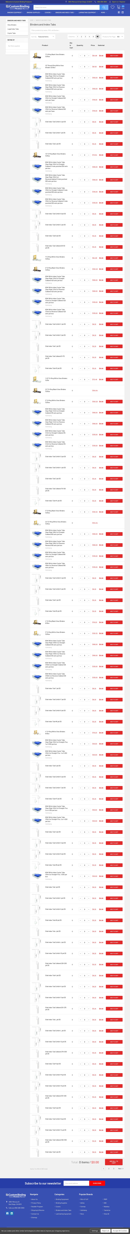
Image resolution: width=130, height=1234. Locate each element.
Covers (47, 12)
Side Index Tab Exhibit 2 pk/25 (55, 225)
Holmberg (83, 1210)
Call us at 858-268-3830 (16, 1208)
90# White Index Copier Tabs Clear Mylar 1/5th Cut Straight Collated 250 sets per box (55, 76)
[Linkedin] (122, 12)
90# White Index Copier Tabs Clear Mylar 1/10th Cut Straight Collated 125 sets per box (55, 643)
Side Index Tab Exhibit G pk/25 (55, 777)
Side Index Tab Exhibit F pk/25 (55, 699)
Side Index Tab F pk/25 (53, 688)
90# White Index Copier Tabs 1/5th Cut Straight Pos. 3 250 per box (56, 874)
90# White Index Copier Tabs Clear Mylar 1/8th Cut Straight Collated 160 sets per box (55, 532)
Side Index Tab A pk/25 (53, 144)
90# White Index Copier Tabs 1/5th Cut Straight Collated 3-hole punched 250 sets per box (56, 190)
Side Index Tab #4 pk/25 (53, 501)
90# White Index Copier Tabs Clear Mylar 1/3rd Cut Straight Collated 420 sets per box (55, 278)
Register (122, 2)
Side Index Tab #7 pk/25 (53, 799)
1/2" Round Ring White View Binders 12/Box (54, 66)
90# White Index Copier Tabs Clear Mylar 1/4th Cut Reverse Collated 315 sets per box (55, 422)
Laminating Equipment (87, 12)
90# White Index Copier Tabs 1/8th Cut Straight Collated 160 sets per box (55, 554)
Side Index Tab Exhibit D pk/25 (55, 456)
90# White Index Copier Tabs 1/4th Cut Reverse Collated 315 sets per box (55, 444)
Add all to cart (114, 1162)
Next (120, 1168)
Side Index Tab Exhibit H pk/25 (55, 843)
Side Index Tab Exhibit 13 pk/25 (55, 1086)
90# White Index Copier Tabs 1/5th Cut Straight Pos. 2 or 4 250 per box (56, 819)
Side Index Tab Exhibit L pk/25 (55, 1030)
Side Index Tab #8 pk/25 (53, 865)
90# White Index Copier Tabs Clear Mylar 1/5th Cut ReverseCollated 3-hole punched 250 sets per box (56, 178)
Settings (95, 1231)
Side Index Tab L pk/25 (53, 1019)
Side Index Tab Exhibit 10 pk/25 (55, 953)
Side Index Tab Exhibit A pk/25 (55, 122)
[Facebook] (119, 12)
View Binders (12, 25)
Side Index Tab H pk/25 (53, 832)
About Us (34, 1199)
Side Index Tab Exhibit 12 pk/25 (55, 1042)
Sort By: (34, 37)
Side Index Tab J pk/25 (53, 931)
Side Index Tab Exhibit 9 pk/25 (55, 909)
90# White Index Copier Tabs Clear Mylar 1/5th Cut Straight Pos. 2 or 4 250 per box (56, 808)
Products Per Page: (109, 37)
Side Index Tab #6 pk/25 (53, 721)
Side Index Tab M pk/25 (53, 1064)
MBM (105, 1199)
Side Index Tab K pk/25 (53, 975)
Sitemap (34, 1217)
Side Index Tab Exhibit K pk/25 (55, 986)
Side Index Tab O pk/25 (53, 1152)
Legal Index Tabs (13, 29)
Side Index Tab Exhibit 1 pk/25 (55, 133)
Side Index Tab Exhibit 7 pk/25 (55, 788)
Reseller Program (37, 1206)
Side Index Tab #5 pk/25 (53, 611)
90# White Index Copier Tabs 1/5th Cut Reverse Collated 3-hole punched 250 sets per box (56, 201)
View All (106, 1214)
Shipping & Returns (37, 1210)
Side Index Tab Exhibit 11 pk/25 (55, 997)
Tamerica (107, 1210)
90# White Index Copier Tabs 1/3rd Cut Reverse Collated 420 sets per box (55, 311)
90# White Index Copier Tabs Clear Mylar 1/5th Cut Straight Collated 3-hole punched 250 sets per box (56, 165)
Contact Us (35, 1214)
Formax (83, 1206)
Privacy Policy (36, 1203)
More (103, 12)
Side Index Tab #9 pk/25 (53, 920)
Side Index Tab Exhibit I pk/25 (55, 898)
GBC (105, 1203)
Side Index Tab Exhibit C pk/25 (55, 324)
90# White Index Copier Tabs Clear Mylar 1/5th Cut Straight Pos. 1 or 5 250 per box (56, 742)
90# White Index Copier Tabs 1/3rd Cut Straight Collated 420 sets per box (55, 300)
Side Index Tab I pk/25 (52, 887)
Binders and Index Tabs (65, 12)
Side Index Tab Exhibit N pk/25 (55, 1119)
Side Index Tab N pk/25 (53, 1108)
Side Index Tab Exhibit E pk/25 (55, 578)
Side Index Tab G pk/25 (53, 766)
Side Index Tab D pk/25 (53, 478)
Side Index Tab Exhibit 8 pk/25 (55, 854)
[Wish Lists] (114, 7)
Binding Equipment (14, 12)
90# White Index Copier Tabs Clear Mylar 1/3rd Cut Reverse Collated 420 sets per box (55, 289)
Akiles (82, 1203)
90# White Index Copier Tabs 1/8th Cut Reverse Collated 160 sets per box (55, 565)
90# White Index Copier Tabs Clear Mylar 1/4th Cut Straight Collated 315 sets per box (55, 411)
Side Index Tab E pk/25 (53, 600)
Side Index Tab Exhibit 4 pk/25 (55, 467)
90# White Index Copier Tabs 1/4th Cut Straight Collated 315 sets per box (55, 433)
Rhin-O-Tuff (84, 1199)
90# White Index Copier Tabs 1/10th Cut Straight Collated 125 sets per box (55, 665)
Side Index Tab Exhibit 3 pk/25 (55, 335)
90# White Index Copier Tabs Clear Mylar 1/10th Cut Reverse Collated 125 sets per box (55, 654)
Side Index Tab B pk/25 (53, 236)
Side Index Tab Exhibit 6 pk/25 (55, 710)
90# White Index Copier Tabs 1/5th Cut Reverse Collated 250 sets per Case (55, 109)
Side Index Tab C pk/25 (53, 346)
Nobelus (106, 1206)
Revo (82, 1214)
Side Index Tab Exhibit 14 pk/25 (55, 1130)
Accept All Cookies (120, 1231)
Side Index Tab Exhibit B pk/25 (55, 214)
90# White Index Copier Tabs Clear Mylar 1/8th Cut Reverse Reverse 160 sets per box (55, 543)
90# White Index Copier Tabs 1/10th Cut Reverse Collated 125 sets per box (55, 676)
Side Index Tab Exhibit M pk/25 (55, 1075)
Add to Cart (114, 55)
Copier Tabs (12, 33)
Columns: (72, 36)
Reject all (105, 1231)
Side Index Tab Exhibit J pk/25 (55, 942)
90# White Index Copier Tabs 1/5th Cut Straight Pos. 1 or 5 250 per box (56, 753)
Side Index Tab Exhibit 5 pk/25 (55, 589)
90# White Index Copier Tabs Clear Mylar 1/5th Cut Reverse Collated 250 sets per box (55, 87)
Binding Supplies (33, 12)
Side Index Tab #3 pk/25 (53, 368)
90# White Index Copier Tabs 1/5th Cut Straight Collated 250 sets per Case (55, 98)
